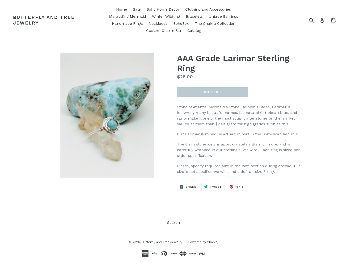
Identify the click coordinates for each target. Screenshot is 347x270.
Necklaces (158, 23)
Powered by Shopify (203, 242)
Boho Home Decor (163, 9)
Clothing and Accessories (208, 9)
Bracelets (194, 16)
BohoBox (181, 23)
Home (121, 9)
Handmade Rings (127, 23)
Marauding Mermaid (127, 16)
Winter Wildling (166, 16)
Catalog (194, 30)
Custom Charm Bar (164, 30)
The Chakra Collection (215, 23)
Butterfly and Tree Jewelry (44, 20)
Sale (137, 9)
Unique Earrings (223, 16)
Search (173, 222)
